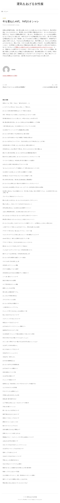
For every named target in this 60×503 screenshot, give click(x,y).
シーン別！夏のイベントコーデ (10, 276)
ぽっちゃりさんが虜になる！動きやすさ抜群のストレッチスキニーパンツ (21, 183)
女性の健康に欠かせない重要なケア (11, 429)
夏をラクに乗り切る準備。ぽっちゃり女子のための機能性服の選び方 (20, 153)
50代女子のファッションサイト (10, 353)
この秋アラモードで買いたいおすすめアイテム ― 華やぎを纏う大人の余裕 (21, 227)
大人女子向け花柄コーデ (9, 376)
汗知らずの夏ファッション (9, 406)
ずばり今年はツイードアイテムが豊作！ (12, 464)
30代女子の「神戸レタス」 (9, 357)
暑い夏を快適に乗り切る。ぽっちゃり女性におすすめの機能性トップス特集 (21, 122)
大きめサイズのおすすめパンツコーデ (12, 456)
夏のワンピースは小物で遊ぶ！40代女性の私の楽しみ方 (16, 253)
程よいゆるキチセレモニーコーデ (11, 315)
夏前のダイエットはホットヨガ (10, 422)
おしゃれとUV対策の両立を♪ (10, 295)
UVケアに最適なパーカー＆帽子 (10, 269)
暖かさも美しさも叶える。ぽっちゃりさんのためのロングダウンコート (20, 200)
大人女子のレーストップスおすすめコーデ (13, 448)
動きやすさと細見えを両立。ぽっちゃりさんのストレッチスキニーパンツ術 (21, 156)
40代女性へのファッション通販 (10, 265)
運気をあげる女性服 (30, 4)
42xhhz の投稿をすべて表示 (10, 75)
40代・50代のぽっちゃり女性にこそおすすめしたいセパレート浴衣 (19, 114)
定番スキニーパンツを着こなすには (11, 433)
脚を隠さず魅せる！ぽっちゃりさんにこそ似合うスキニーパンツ (18, 219)
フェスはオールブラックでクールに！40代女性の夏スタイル (17, 250)
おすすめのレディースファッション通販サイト (14, 326)
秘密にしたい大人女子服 (9, 288)
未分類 (4, 18)
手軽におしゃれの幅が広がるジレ (11, 460)
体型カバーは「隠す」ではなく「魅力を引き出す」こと (16, 103)
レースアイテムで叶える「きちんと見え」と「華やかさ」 (17, 107)
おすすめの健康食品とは (9, 360)
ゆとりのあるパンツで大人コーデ (11, 349)
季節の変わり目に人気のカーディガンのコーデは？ (15, 483)
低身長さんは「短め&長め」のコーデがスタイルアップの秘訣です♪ (19, 383)
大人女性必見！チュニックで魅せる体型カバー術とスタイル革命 (18, 334)
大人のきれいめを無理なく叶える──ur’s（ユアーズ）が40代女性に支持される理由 (23, 187)
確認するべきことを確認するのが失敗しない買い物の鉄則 (17, 467)
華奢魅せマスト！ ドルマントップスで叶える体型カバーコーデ (18, 437)
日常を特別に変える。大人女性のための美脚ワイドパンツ (17, 208)
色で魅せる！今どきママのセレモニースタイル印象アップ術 (17, 175)
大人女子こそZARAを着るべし (10, 345)
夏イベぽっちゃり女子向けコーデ (11, 410)
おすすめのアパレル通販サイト (10, 368)
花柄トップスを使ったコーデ (10, 452)
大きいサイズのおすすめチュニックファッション (15, 445)
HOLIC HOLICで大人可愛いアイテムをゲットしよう (15, 338)
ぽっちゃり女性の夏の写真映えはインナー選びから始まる (17, 110)
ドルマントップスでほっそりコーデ (11, 318)
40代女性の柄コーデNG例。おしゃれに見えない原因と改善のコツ (19, 145)
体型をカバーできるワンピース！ (11, 322)
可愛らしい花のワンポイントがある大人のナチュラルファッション (34, 47)
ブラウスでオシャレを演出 (9, 299)
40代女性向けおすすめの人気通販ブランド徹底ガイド (16, 273)
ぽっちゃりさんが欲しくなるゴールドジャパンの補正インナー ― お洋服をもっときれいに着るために (27, 223)
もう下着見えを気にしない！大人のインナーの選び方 (16, 402)
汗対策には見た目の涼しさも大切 (11, 395)
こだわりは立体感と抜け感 (49, 87)
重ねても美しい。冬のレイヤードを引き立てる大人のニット (17, 204)
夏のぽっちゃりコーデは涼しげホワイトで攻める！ (15, 246)
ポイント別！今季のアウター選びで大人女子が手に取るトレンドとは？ (20, 341)
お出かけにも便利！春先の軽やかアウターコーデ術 (15, 164)
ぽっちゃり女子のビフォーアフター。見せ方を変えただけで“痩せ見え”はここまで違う (24, 141)
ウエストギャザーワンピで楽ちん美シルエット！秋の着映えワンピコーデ (21, 234)
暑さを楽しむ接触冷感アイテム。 (11, 292)
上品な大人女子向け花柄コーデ (10, 441)
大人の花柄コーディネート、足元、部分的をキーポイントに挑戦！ (19, 475)
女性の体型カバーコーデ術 (9, 372)
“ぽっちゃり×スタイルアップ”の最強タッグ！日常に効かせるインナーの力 (21, 168)
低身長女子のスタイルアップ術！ (11, 330)
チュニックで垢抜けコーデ (9, 379)
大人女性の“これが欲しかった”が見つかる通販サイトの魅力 (17, 172)
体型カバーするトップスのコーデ (11, 418)
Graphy (33, 499)
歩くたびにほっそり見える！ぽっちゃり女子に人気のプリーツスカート (20, 215)
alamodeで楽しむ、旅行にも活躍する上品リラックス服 (16, 238)
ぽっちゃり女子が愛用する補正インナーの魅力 (14, 257)
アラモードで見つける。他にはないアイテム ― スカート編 (17, 230)
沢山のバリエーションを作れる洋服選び (14, 87)
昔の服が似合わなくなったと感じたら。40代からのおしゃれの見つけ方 (20, 118)
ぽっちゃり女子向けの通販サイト (11, 303)
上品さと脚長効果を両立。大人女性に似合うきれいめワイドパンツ (19, 211)
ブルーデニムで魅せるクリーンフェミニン (13, 196)
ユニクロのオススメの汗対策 (10, 387)
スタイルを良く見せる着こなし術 (11, 261)
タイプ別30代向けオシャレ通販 (10, 284)
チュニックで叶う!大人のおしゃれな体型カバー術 (15, 311)
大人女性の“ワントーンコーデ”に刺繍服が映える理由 (16, 130)
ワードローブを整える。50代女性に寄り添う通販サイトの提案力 (18, 160)
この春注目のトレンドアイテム (10, 307)
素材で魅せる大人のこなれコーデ (11, 414)
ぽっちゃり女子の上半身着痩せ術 (11, 364)
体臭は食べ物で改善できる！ (10, 399)
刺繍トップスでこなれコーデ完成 (11, 471)
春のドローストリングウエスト (10, 425)
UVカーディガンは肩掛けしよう (10, 391)
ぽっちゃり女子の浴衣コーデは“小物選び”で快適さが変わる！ (18, 137)
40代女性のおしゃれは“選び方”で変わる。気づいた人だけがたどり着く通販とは (22, 149)
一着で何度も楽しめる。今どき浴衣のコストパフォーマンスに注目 (19, 126)
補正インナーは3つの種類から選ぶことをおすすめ (15, 479)
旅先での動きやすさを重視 (9, 280)
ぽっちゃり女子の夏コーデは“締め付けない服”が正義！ (16, 133)
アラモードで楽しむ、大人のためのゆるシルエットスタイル (17, 242)
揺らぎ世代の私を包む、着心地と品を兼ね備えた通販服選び (17, 179)
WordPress (25, 499)
